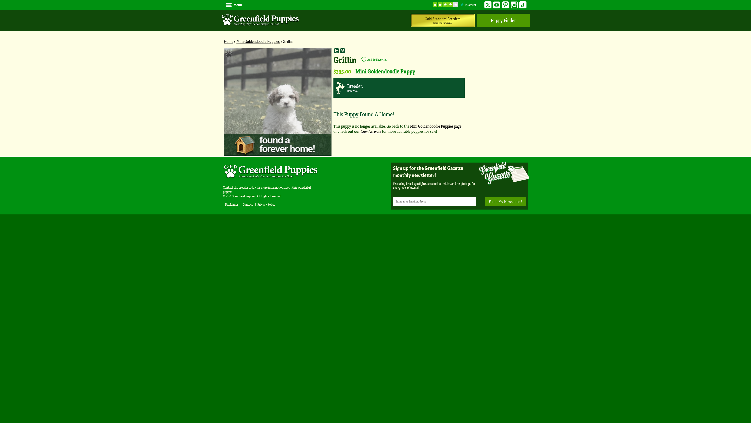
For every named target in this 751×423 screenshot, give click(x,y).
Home (228, 41)
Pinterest (505, 5)
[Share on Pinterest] (343, 51)
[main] (375, 102)
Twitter (488, 5)
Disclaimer (231, 204)
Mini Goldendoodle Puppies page (436, 126)
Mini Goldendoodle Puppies (258, 41)
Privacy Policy (266, 204)
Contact (248, 204)
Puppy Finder (503, 20)
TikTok (522, 5)
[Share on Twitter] (336, 51)
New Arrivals (371, 131)
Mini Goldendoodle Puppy (385, 71)
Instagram (514, 5)
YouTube (496, 5)
